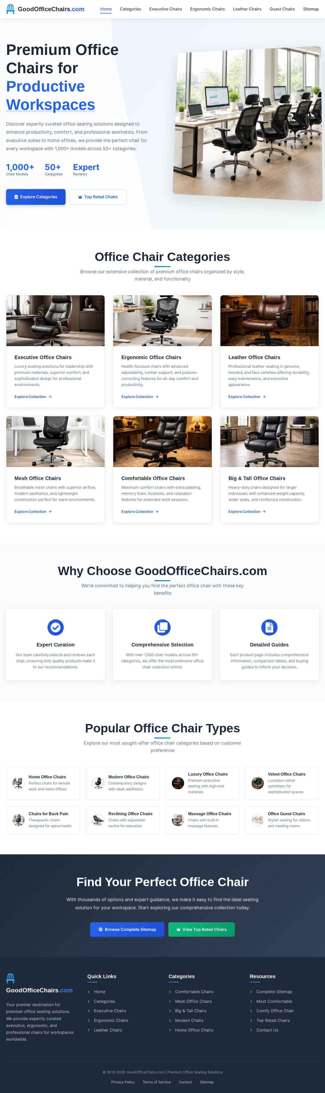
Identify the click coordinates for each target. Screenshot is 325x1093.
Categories (130, 8)
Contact (185, 1082)
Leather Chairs (247, 8)
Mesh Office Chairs (193, 1001)
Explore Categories (38, 196)
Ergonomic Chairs (207, 8)
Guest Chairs (282, 8)
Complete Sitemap (274, 991)
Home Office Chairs (194, 1030)
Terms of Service (157, 1082)
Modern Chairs (189, 1020)
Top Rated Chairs (101, 196)
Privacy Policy (123, 1082)
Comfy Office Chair (275, 1010)
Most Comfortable (274, 1001)
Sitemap (311, 8)
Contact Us (267, 1030)
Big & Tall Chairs (190, 1010)
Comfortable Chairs (194, 991)
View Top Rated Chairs (205, 929)
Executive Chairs (165, 8)
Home (106, 8)
